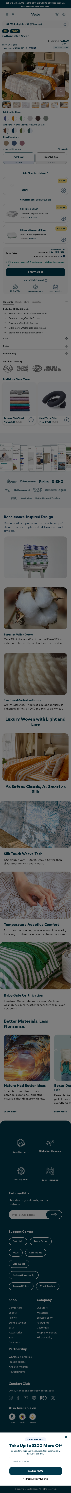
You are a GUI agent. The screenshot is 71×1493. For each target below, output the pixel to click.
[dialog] (35, 746)
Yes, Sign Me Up (35, 1471)
